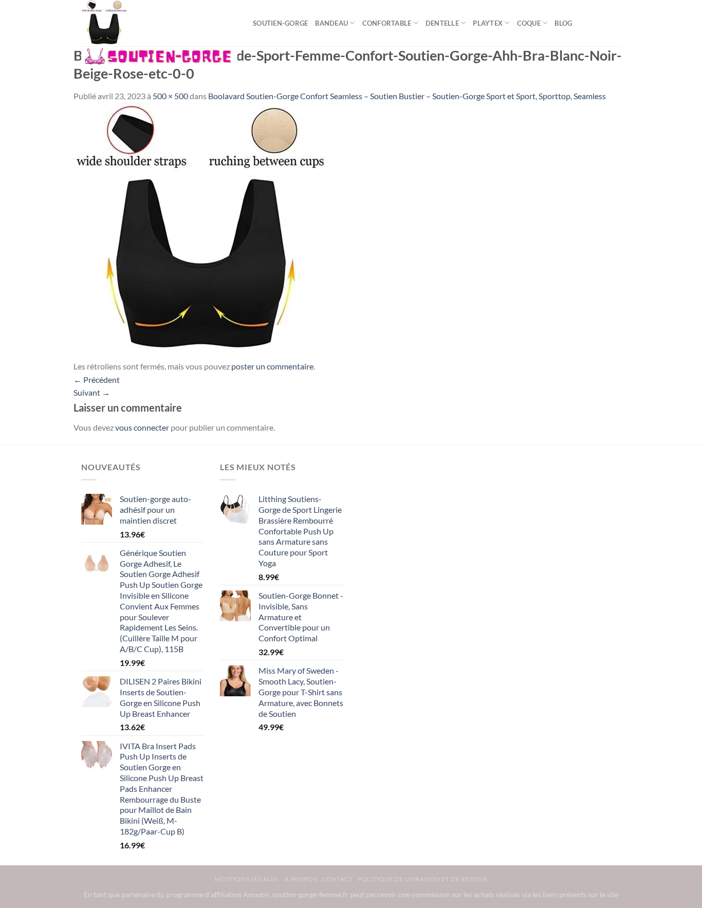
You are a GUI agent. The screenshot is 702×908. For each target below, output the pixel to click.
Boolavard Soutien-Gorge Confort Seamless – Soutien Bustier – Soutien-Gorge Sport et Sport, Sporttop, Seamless (407, 96)
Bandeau (331, 23)
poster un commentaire (272, 366)
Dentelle (442, 23)
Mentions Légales (246, 879)
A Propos (301, 879)
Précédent (96, 379)
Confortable (387, 23)
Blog (563, 23)
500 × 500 (170, 96)
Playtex (488, 23)
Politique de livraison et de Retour (422, 879)
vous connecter (142, 427)
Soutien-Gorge (280, 23)
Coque (529, 23)
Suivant (91, 392)
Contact (337, 879)
